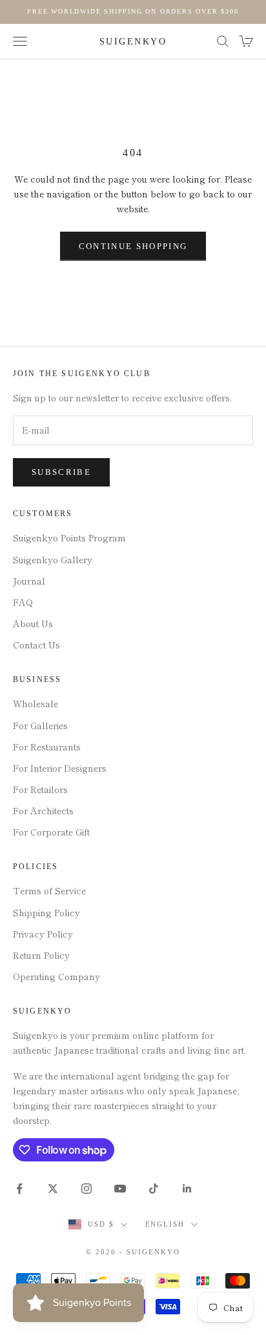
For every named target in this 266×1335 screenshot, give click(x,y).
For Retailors (40, 789)
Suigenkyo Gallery (52, 559)
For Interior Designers (60, 767)
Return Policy (41, 955)
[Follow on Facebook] (19, 1188)
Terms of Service (49, 890)
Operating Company (56, 976)
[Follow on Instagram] (86, 1188)
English (165, 1224)
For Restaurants (47, 746)
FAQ (23, 602)
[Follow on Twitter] (52, 1188)
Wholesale (35, 703)
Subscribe (61, 472)
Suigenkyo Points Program (69, 537)
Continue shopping (133, 246)
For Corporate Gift (51, 831)
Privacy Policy (43, 933)
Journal (29, 580)
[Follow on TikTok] (153, 1188)
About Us (33, 623)
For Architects (43, 810)
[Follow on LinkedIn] (187, 1188)
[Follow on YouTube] (120, 1188)
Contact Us (36, 644)
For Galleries (40, 725)
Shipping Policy (46, 912)
